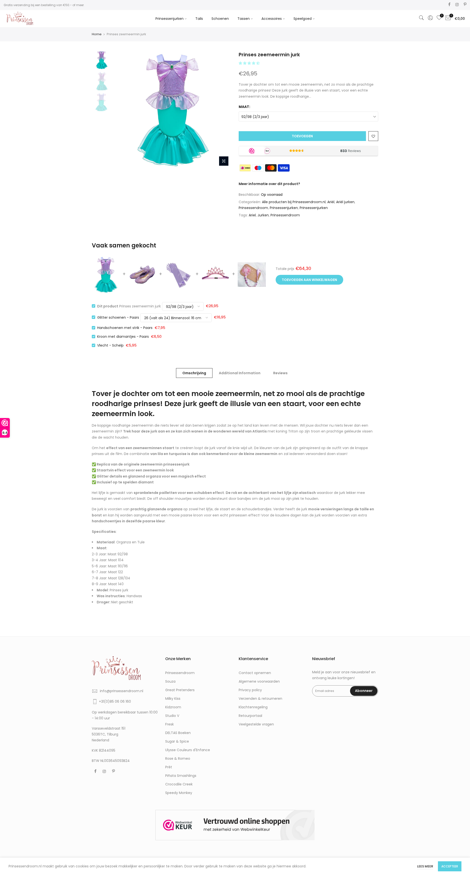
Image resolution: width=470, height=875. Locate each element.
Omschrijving (194, 373)
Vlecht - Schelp (110, 345)
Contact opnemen (255, 672)
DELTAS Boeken (178, 732)
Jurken (263, 215)
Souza (170, 681)
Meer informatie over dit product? (269, 183)
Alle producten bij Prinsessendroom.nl (294, 201)
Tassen (243, 18)
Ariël (330, 201)
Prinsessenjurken (169, 18)
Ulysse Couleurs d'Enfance (187, 749)
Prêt (168, 767)
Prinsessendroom (253, 207)
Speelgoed (303, 18)
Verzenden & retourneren (260, 698)
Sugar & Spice (177, 741)
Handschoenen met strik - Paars (125, 327)
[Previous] (122, 109)
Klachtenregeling (253, 707)
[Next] (222, 109)
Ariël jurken (345, 201)
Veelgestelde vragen (256, 724)
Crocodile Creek (179, 784)
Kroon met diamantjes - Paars (123, 336)
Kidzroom (173, 707)
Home (97, 34)
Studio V (172, 715)
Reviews (280, 373)
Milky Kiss (172, 698)
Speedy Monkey (178, 792)
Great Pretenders (180, 690)
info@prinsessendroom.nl (121, 690)
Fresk (169, 724)
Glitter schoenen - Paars (118, 317)
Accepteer (449, 866)
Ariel (252, 215)
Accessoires (271, 18)
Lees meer (425, 866)
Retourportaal (250, 715)
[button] (250, 63)
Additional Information (239, 373)
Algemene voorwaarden (259, 681)
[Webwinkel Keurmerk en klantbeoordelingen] (235, 825)
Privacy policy (250, 690)
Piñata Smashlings (180, 775)
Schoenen (220, 18)
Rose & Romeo (177, 758)
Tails (199, 18)
